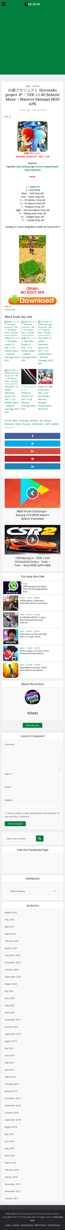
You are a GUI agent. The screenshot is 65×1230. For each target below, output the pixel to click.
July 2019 (9, 1048)
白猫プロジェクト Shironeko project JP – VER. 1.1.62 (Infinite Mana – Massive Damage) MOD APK (28, 349)
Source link (10, 309)
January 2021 (11, 948)
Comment (10, 744)
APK (16, 420)
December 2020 (12, 955)
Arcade (29, 664)
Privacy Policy (27, 1225)
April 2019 (9, 1069)
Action (22, 597)
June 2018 (9, 1141)
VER (48, 424)
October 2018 (11, 1112)
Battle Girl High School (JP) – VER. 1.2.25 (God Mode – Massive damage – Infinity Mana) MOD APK (45, 397)
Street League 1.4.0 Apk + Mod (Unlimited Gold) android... (34, 652)
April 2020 (9, 1012)
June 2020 (9, 998)
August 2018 (11, 1126)
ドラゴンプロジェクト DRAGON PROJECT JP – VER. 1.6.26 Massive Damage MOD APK (28, 397)
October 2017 (11, 1198)
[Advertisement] (32, 42)
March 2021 (10, 933)
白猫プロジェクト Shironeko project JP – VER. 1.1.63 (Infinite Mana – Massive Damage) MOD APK (12, 349)
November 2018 (13, 1105)
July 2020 (9, 991)
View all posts (32, 725)
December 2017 (12, 1184)
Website (9, 800)
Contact (15, 1225)
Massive (10, 424)
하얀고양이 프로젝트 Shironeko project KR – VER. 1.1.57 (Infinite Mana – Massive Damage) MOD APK (45, 351)
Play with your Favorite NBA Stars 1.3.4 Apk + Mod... (33, 635)
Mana (48, 420)
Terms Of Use (53, 1225)
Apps (28, 86)
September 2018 (13, 1119)
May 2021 (9, 919)
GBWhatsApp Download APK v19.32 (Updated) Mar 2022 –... (35, 589)
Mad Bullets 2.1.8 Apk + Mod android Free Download (33, 668)
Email (8, 787)
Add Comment (39, 110)
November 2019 (13, 1019)
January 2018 (11, 1177)
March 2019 (10, 1076)
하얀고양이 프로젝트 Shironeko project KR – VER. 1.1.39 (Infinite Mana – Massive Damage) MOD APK (12, 399)
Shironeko (39, 424)
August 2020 (11, 983)
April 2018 (9, 1155)
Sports (37, 631)
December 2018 (12, 1098)
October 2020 (11, 969)
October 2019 (11, 1026)
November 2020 (13, 962)
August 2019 (11, 1041)
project (27, 424)
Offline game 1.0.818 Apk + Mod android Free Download (33, 602)
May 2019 (9, 1062)
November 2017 (13, 1191)
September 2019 (13, 1034)
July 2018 (9, 1134)
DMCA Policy (40, 1225)
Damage (24, 420)
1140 (8, 420)
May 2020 (9, 1005)
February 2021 (12, 941)
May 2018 (9, 1148)
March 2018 (10, 1162)
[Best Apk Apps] (33, 3)
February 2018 (12, 1169)
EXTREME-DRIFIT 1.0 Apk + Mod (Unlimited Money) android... (33, 620)
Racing (37, 614)
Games (35, 86)
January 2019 (11, 1091)
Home (8, 1225)
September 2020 (13, 976)
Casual (29, 648)
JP (42, 420)
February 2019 (12, 1084)
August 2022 (11, 912)
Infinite (35, 420)
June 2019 (9, 1055)
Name (9, 773)
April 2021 (9, 926)
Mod (19, 424)
